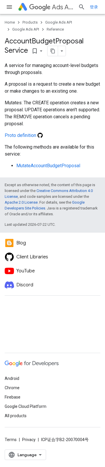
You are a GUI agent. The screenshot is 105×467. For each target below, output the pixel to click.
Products (30, 22)
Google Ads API (58, 22)
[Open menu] (9, 7)
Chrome (12, 387)
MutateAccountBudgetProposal (48, 165)
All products (16, 415)
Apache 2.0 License (21, 202)
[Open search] (81, 6)
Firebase (12, 397)
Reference (55, 29)
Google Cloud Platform (25, 406)
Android (12, 378)
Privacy (29, 439)
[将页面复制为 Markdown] (53, 51)
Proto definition (21, 135)
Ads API (63, 7)
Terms (11, 439)
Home (10, 22)
